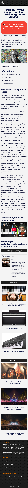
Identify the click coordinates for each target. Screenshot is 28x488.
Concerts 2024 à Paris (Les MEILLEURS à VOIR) (14, 408)
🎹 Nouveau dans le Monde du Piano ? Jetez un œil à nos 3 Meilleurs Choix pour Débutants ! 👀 (14, 28)
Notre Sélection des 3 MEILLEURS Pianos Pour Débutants (14, 304)
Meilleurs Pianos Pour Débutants (14, 477)
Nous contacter (8, 464)
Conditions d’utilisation (10, 468)
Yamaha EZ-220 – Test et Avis (14, 351)
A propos (6, 461)
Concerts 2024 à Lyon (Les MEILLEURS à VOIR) (14, 434)
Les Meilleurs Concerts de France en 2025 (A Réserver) (14, 382)
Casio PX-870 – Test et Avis (14, 328)
